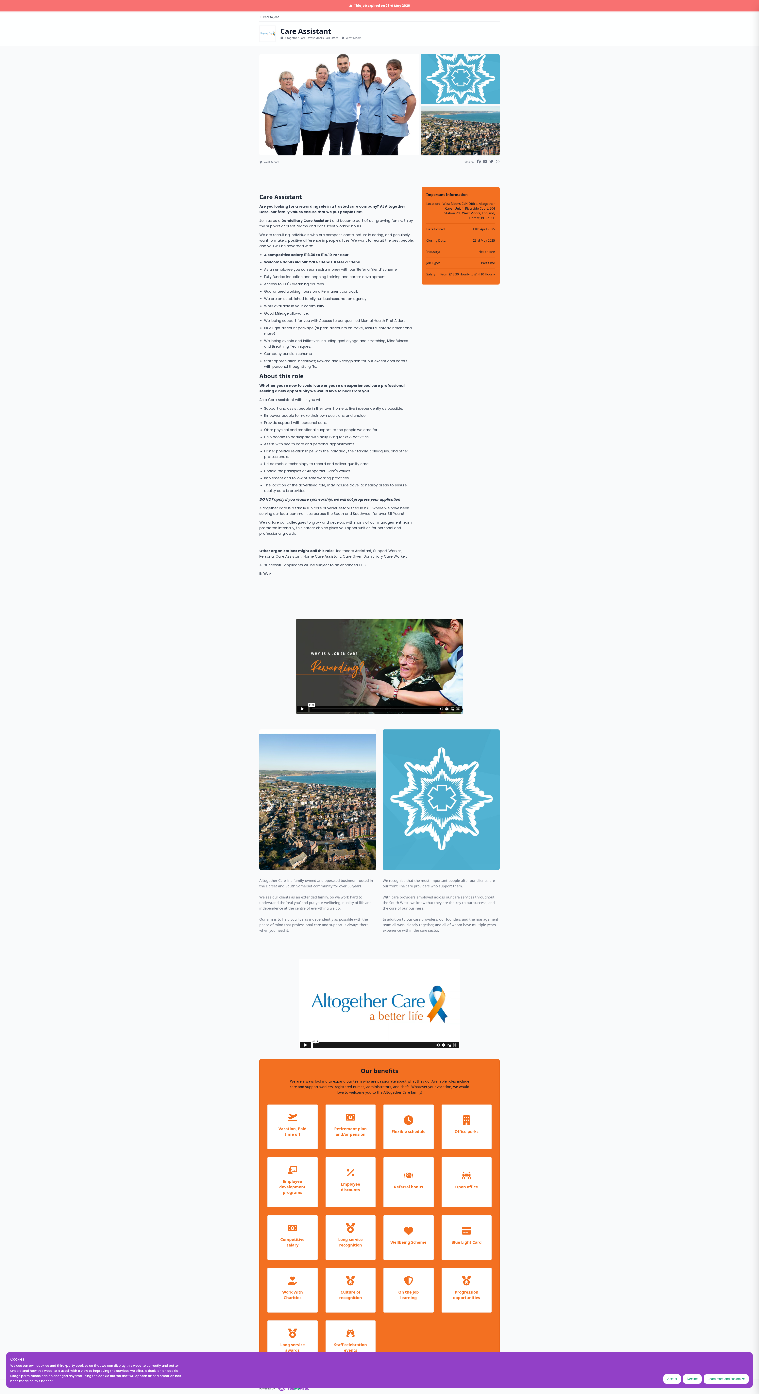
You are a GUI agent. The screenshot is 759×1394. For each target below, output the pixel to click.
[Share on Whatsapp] (498, 162)
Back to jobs (271, 17)
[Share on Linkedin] (485, 162)
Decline (692, 1379)
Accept (672, 1379)
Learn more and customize (726, 1379)
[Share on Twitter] (491, 162)
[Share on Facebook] (479, 162)
